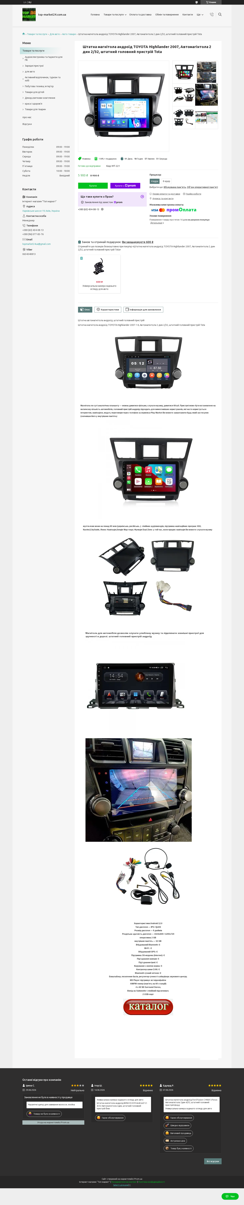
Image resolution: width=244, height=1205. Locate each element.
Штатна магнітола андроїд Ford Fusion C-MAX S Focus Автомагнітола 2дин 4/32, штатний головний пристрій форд (191, 1102)
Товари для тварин (35, 109)
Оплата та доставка (140, 14)
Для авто (55, 34)
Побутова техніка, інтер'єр (39, 86)
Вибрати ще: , (184, 187)
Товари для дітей (34, 92)
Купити (93, 185)
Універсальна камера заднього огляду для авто (120, 1100)
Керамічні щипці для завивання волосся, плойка (51, 1104)
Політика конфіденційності (151, 1182)
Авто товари (69, 34)
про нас (26, 117)
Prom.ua (138, 1179)
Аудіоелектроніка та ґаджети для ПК (43, 58)
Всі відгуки (213, 1161)
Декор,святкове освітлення (40, 98)
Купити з (119, 185)
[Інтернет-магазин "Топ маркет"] (29, 14)
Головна (95, 14)
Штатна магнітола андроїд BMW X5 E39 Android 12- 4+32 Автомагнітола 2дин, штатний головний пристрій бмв (122, 1105)
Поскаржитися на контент (124, 1182)
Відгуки (27, 124)
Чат (233, 1196)
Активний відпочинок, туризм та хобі (42, 79)
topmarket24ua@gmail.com (36, 244)
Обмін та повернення (167, 14)
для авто (30, 71)
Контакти (188, 14)
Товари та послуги (114, 14)
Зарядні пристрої (34, 65)
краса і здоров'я (33, 103)
